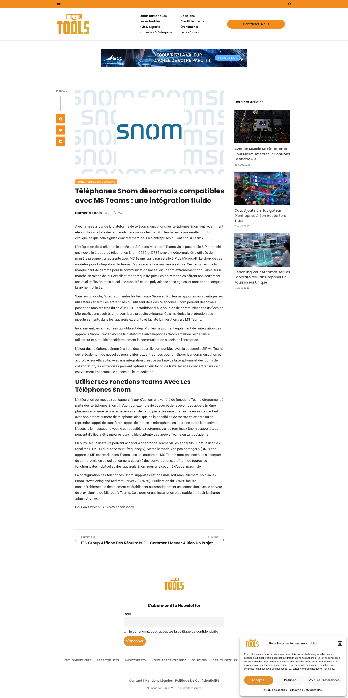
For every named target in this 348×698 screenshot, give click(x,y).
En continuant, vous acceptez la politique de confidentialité (173, 631)
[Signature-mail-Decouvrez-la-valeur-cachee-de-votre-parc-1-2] (174, 65)
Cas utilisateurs (225, 660)
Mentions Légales (159, 680)
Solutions (108, 181)
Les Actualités (108, 660)
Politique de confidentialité (197, 680)
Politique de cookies (275, 690)
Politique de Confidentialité (305, 690)
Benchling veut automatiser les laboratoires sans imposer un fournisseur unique (262, 277)
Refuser (290, 680)
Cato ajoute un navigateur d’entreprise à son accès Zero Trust (260, 215)
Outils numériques (89, 181)
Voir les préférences (324, 680)
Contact (136, 680)
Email (127, 614)
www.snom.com (120, 507)
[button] (340, 644)
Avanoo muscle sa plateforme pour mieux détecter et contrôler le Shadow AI (262, 154)
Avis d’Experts (135, 660)
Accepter (259, 680)
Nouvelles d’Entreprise (169, 660)
